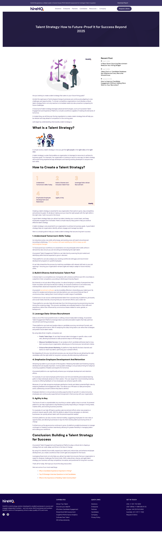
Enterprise (94, 507)
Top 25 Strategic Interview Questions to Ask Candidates (57, 474)
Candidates (95, 512)
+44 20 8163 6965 (138, 509)
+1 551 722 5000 (135, 504)
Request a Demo (124, 9)
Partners (94, 509)
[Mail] (4, 514)
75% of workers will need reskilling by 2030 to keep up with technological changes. (59, 243)
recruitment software (47, 290)
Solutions (94, 504)
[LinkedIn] (8, 514)
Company (94, 515)
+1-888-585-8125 (140, 507)
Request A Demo (131, 515)
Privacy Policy (95, 517)
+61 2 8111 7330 (138, 512)
